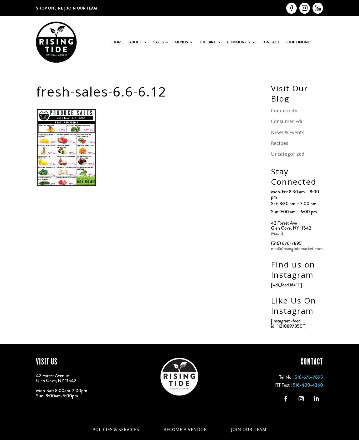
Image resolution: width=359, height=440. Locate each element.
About (135, 41)
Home (118, 41)
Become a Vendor (185, 429)
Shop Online (297, 41)
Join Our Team (248, 429)
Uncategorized (287, 154)
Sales (158, 41)
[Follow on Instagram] (301, 398)
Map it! (278, 233)
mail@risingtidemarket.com (297, 248)
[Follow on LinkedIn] (316, 398)
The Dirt (207, 41)
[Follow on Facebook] (286, 398)
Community (238, 41)
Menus (181, 41)
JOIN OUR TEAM (81, 8)
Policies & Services (116, 429)
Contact (270, 41)
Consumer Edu (287, 121)
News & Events (287, 132)
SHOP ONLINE (49, 8)
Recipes (279, 143)
